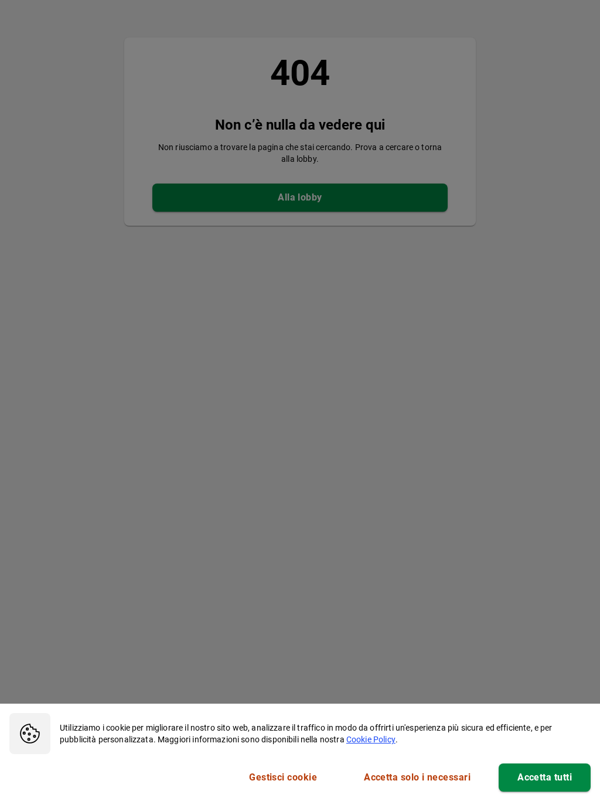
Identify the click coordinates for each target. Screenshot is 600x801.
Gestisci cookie (283, 777)
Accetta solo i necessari (417, 777)
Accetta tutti (544, 777)
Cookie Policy (371, 739)
